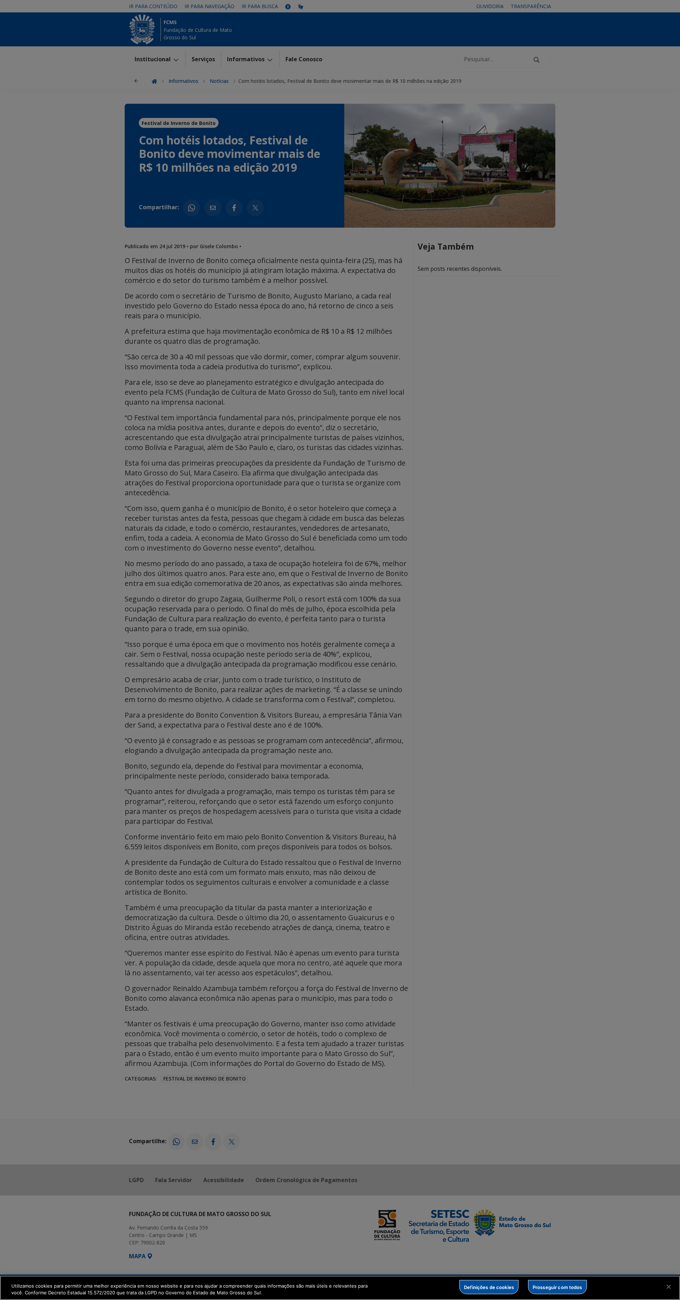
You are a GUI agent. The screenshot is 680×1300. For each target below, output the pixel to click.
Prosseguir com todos (557, 1287)
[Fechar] (668, 1287)
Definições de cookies (489, 1287)
